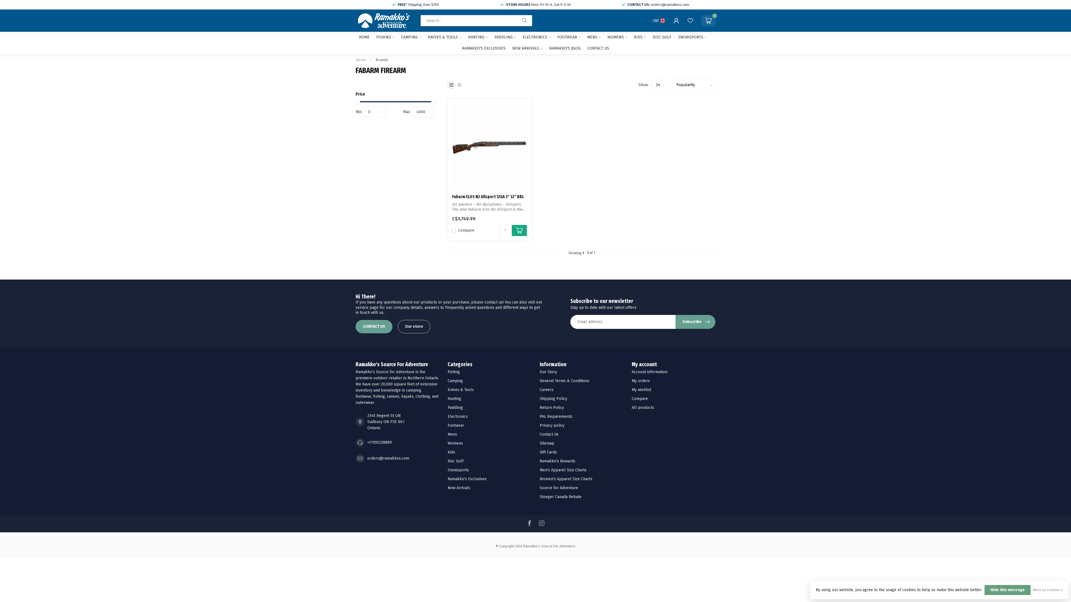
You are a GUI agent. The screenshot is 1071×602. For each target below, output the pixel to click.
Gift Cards (548, 452)
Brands (382, 60)
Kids (638, 37)
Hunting (476, 37)
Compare (466, 230)
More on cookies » (1048, 590)
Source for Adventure (559, 488)
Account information (649, 372)
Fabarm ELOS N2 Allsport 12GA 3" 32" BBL (488, 196)
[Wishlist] (690, 20)
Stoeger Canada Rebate (561, 496)
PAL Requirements (556, 416)
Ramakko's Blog (565, 48)
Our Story (548, 372)
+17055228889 (379, 442)
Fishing (383, 37)
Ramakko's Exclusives (484, 48)
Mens (592, 37)
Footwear (567, 37)
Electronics (535, 37)
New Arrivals (525, 48)
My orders (641, 380)
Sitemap (547, 443)
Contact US (598, 48)
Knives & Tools (443, 37)
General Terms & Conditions (564, 380)
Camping (409, 37)
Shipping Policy (553, 398)
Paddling (504, 37)
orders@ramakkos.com (388, 458)
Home (364, 37)
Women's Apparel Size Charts (566, 479)
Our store (414, 326)
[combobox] (476, 20)
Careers (547, 389)
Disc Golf (662, 37)
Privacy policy (552, 425)
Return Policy (552, 407)
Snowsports (690, 37)
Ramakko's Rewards (557, 461)
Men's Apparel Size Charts (563, 470)
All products (643, 407)
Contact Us (549, 434)
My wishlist (641, 389)
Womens (615, 37)
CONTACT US (374, 326)
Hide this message (1007, 590)
